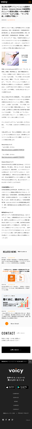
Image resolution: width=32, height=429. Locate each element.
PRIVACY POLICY (23, 413)
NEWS (16, 401)
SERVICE (16, 397)
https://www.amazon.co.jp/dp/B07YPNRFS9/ (13, 149)
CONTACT (16, 409)
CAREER (16, 405)
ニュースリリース (11, 20)
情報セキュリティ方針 (9, 413)
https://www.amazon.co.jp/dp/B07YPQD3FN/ (13, 157)
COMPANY (16, 393)
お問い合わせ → (15, 349)
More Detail (12, 323)
